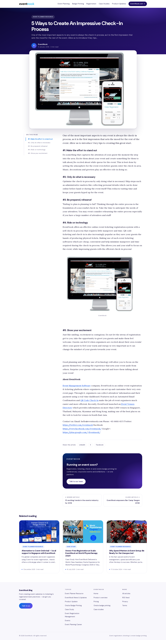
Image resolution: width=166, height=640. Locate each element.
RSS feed (125, 597)
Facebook (99, 445)
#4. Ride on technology (36, 150)
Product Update (71, 601)
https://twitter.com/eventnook (78, 425)
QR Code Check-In (89, 400)
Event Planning (64, 4)
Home (96, 593)
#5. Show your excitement (37, 153)
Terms (124, 605)
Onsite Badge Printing (73, 605)
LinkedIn (82, 445)
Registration (91, 4)
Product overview (100, 597)
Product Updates (119, 4)
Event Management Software (77, 385)
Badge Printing (78, 4)
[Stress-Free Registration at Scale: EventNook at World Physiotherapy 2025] (83, 546)
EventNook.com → (137, 4)
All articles (126, 593)
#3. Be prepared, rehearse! (38, 146)
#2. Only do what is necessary (39, 143)
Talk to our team (76, 481)
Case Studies (104, 4)
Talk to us (26, 606)
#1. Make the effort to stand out (40, 139)
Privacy (125, 601)
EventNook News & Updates (76, 597)
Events (67, 620)
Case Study (71, 547)
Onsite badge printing (102, 605)
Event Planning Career (73, 624)
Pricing (96, 601)
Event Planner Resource (43, 17)
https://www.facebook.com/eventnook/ (82, 428)
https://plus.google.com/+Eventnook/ (81, 432)
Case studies (99, 609)
